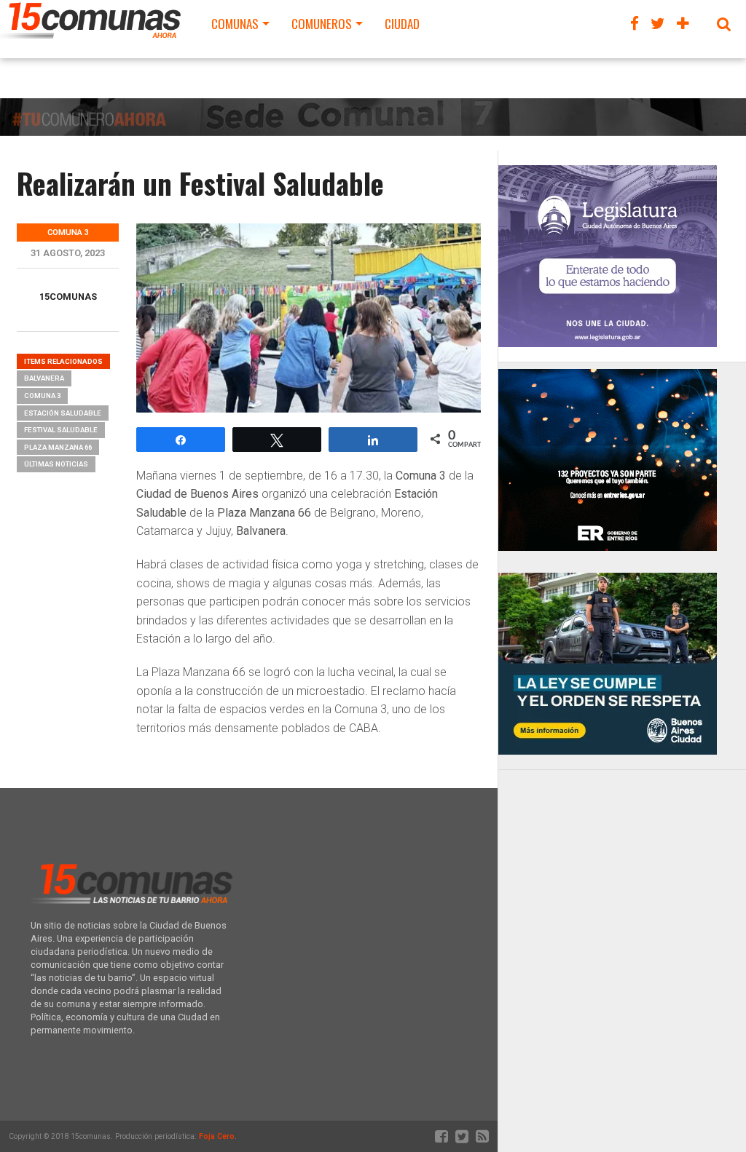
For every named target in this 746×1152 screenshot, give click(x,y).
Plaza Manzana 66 (58, 447)
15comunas (68, 296)
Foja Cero (217, 1136)
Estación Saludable (62, 413)
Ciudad (402, 24)
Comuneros (321, 24)
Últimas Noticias (56, 464)
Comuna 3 (42, 396)
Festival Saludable (61, 430)
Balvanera (44, 378)
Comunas (235, 24)
